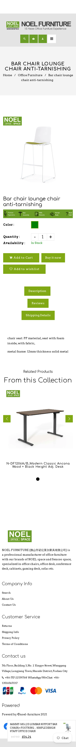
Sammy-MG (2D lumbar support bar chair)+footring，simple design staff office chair (33, 728)
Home (7, 75)
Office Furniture (30, 75)
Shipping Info (10, 632)
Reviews (38, 303)
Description (37, 291)
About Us (8, 598)
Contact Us (9, 604)
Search (6, 592)
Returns (7, 625)
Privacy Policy (10, 637)
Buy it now (53, 257)
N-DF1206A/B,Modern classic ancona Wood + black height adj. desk (38, 465)
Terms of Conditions (15, 644)
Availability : (14, 243)
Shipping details (38, 315)
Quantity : (11, 236)
